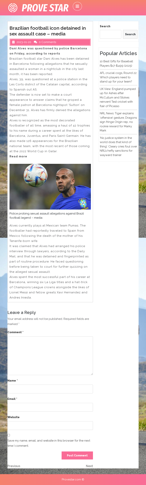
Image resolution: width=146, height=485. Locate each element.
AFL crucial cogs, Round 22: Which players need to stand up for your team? (118, 77)
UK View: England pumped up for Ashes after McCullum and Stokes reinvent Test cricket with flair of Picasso (118, 97)
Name (12, 380)
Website (13, 417)
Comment (15, 332)
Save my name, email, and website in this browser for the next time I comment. (48, 443)
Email (12, 399)
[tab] (77, 6)
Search (105, 26)
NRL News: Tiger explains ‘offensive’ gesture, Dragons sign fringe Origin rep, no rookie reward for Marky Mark (118, 122)
